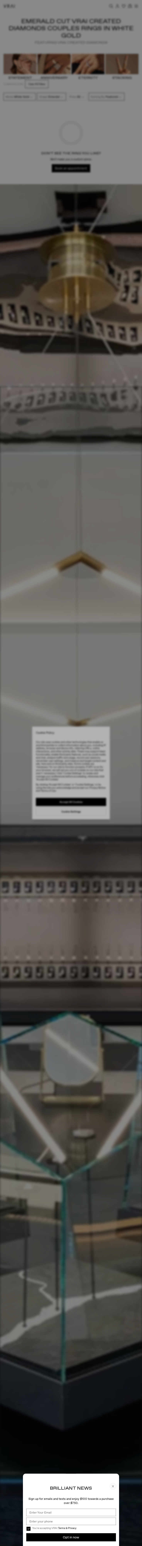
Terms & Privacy (67, 1528)
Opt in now (71, 1537)
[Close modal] (71, 773)
